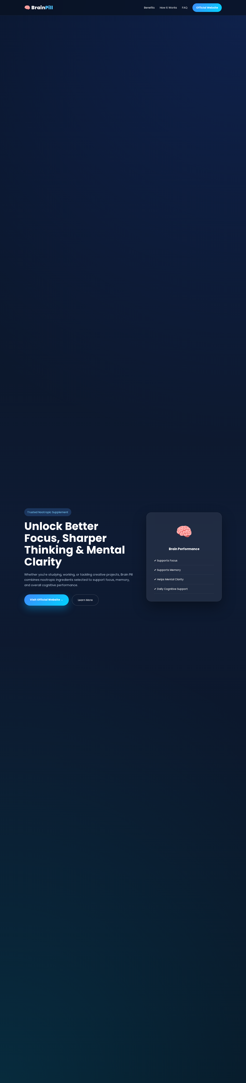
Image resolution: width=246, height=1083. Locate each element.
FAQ (184, 8)
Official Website (207, 8)
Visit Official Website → (46, 600)
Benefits (149, 8)
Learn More (85, 600)
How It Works (168, 8)
